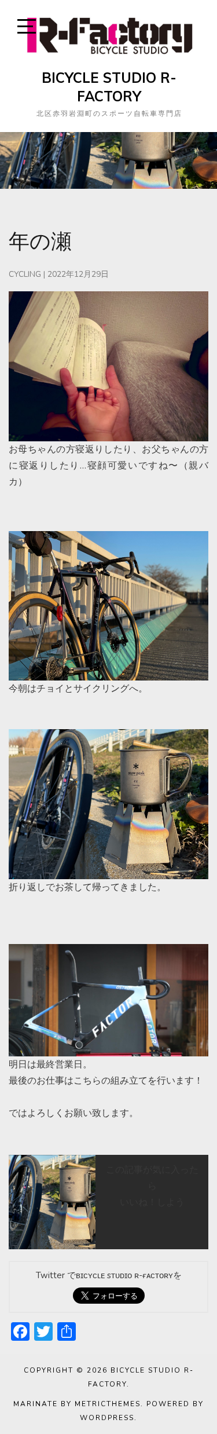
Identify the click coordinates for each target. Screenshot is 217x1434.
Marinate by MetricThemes (77, 1404)
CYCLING (25, 274)
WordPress (107, 1417)
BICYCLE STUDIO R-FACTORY (109, 87)
